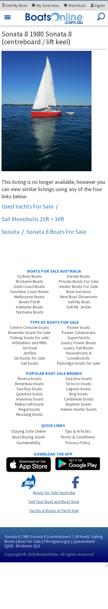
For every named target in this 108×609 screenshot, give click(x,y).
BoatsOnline (47, 554)
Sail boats (29, 363)
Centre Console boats (29, 327)
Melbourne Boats (29, 296)
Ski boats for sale (29, 358)
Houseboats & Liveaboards (79, 355)
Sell (15, 5)
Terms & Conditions (77, 437)
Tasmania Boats (30, 312)
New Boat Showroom (79, 296)
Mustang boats (29, 414)
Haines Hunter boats (79, 409)
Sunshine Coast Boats (29, 291)
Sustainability (28, 442)
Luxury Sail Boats (79, 348)
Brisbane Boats (29, 281)
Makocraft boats (29, 404)
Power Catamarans (79, 332)
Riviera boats (29, 378)
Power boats (78, 327)
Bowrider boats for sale (29, 332)
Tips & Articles (78, 431)
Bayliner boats (79, 404)
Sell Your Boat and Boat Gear (54, 501)
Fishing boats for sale (29, 337)
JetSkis (29, 353)
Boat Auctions (78, 291)
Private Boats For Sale (79, 281)
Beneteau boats (29, 383)
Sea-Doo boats (78, 378)
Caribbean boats (79, 399)
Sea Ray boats (29, 388)
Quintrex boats (29, 394)
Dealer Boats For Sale (78, 286)
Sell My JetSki (78, 307)
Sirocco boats (78, 383)
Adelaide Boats (29, 307)
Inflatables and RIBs (29, 342)
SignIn (99, 5)
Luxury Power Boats (78, 342)
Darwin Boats (78, 276)
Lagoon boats (78, 388)
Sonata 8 (56, 231)
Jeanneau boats (29, 399)
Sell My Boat (79, 301)
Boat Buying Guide (28, 437)
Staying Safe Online (28, 431)
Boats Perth (29, 301)
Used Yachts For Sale (27, 206)
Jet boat (29, 348)
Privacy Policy (77, 442)
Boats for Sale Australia (54, 492)
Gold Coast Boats (29, 286)
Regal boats (29, 409)
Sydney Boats (29, 276)
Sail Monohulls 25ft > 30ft (33, 219)
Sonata (11, 231)
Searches (47, 5)
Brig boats (78, 394)
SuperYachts (79, 337)
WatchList (77, 5)
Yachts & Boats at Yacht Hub (54, 510)
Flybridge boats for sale (78, 363)
